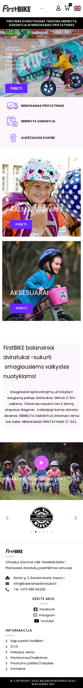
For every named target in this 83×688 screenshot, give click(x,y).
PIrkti (21, 224)
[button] (7, 518)
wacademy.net (43, 684)
